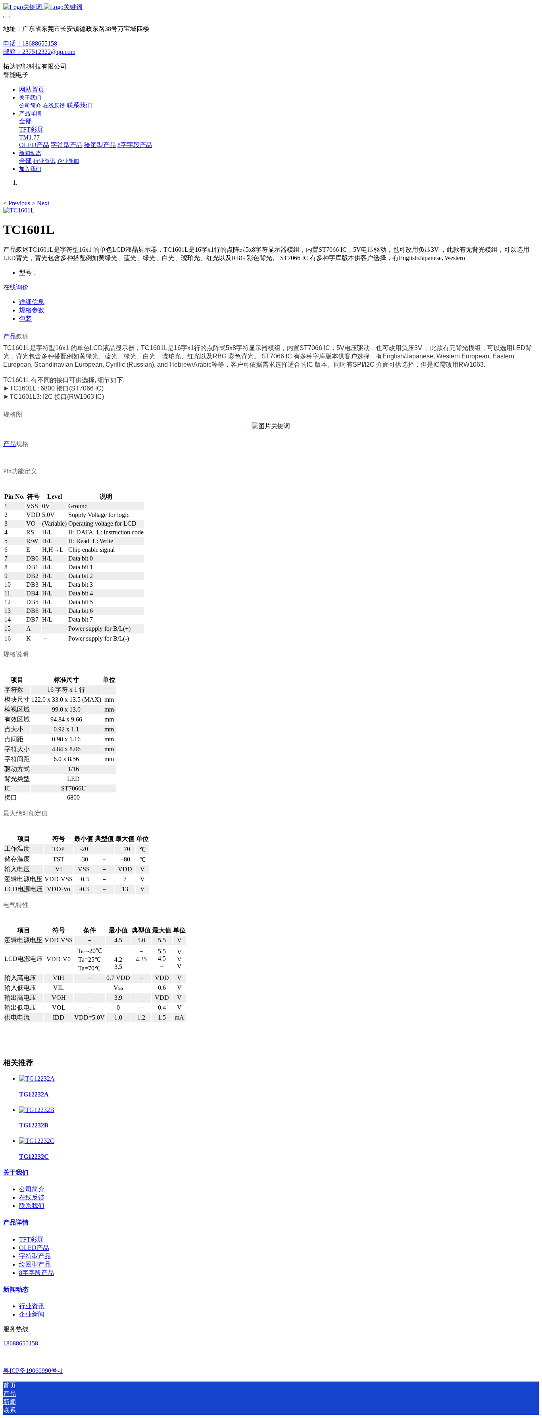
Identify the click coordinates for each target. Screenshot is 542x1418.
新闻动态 (16, 1289)
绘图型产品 (35, 1264)
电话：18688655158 (30, 43)
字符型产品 (35, 1256)
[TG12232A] (37, 1078)
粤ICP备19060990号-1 (33, 1370)
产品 (9, 336)
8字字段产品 (36, 1272)
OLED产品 (34, 1247)
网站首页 (31, 89)
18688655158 (20, 1343)
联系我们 (31, 1205)
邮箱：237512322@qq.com (39, 51)
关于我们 (16, 1172)
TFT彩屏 (31, 1239)
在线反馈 (31, 1197)
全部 (25, 121)
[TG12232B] (36, 1109)
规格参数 (31, 310)
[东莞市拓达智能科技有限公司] (271, 7)
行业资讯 (31, 1306)
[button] (17, 203)
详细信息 (31, 302)
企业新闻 (31, 1314)
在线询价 (16, 287)
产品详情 (16, 1222)
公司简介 (31, 1189)
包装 (25, 318)
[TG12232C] (36, 1140)
